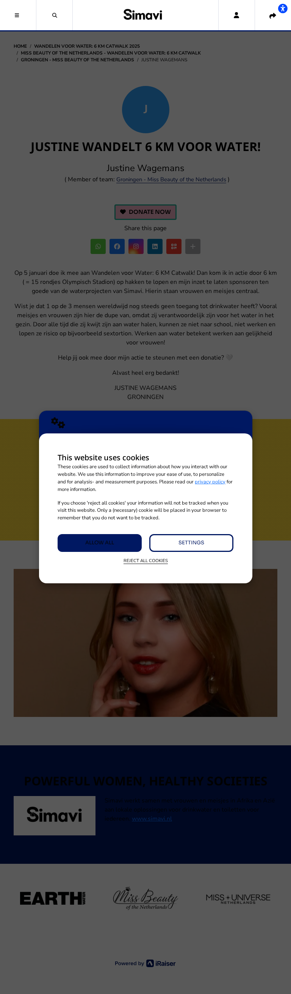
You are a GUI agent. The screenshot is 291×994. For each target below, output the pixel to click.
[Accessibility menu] (282, 8)
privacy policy (210, 481)
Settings (191, 542)
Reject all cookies (146, 561)
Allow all (99, 542)
